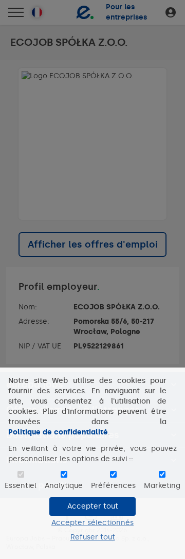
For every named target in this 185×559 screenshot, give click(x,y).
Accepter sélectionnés (92, 522)
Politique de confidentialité (58, 432)
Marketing (162, 485)
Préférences (113, 485)
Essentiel (20, 485)
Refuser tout (92, 537)
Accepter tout (92, 506)
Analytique (64, 485)
